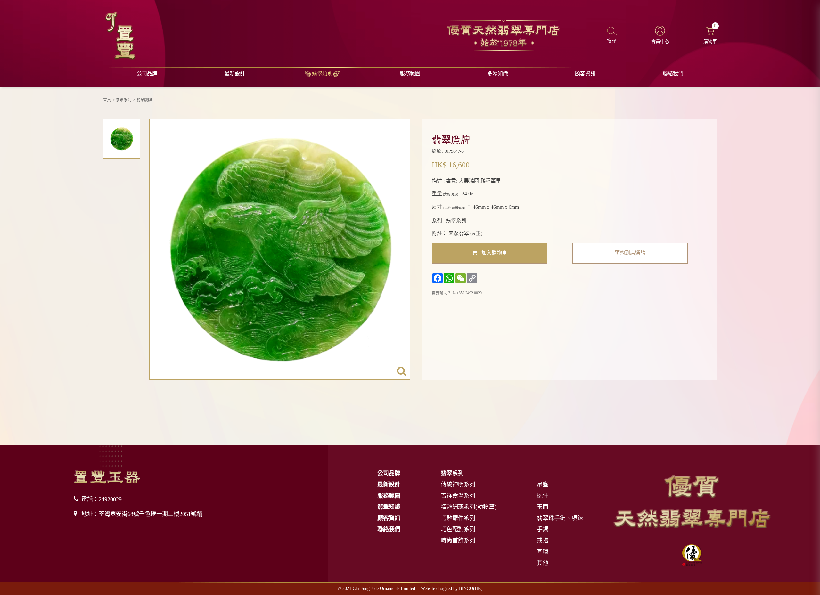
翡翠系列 (123, 100)
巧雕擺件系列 (458, 518)
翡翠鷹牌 (144, 100)
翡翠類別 (322, 73)
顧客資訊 (585, 73)
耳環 (542, 552)
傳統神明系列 (458, 484)
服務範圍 (410, 73)
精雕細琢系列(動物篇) (468, 507)
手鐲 (542, 529)
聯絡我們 (673, 73)
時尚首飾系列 (458, 540)
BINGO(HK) (471, 588)
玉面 (542, 507)
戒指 (542, 540)
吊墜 (542, 484)
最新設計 (235, 73)
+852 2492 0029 (468, 293)
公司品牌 (147, 73)
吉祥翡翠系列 (458, 496)
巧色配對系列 (458, 529)
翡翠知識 (498, 73)
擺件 (542, 496)
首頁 (107, 100)
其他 (542, 563)
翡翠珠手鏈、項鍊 (560, 518)
